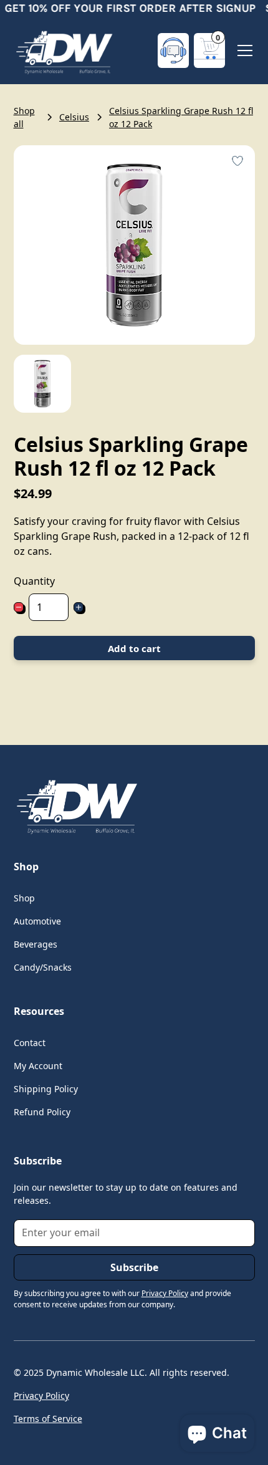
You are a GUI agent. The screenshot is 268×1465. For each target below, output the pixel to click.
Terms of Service (48, 1418)
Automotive (37, 921)
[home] (63, 50)
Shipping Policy (46, 1089)
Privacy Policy (41, 1395)
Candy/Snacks (43, 967)
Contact (29, 1043)
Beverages (35, 944)
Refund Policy (42, 1112)
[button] (209, 50)
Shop (24, 898)
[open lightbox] (43, 384)
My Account (38, 1066)
